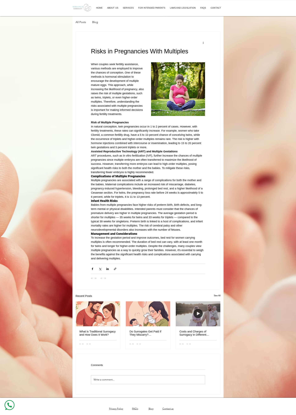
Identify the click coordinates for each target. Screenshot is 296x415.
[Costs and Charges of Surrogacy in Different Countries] (198, 313)
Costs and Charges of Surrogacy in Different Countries (192, 333)
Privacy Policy (116, 408)
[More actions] (203, 43)
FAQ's (135, 408)
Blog (95, 22)
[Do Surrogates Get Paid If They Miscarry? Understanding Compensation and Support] (148, 313)
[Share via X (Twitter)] (100, 268)
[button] (113, 8)
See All (217, 295)
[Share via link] (115, 268)
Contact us (167, 408)
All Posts (81, 22)
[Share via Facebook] (92, 268)
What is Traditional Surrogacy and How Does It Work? (97, 333)
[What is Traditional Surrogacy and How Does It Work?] (98, 313)
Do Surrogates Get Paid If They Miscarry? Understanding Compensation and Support (148, 333)
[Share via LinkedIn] (107, 268)
